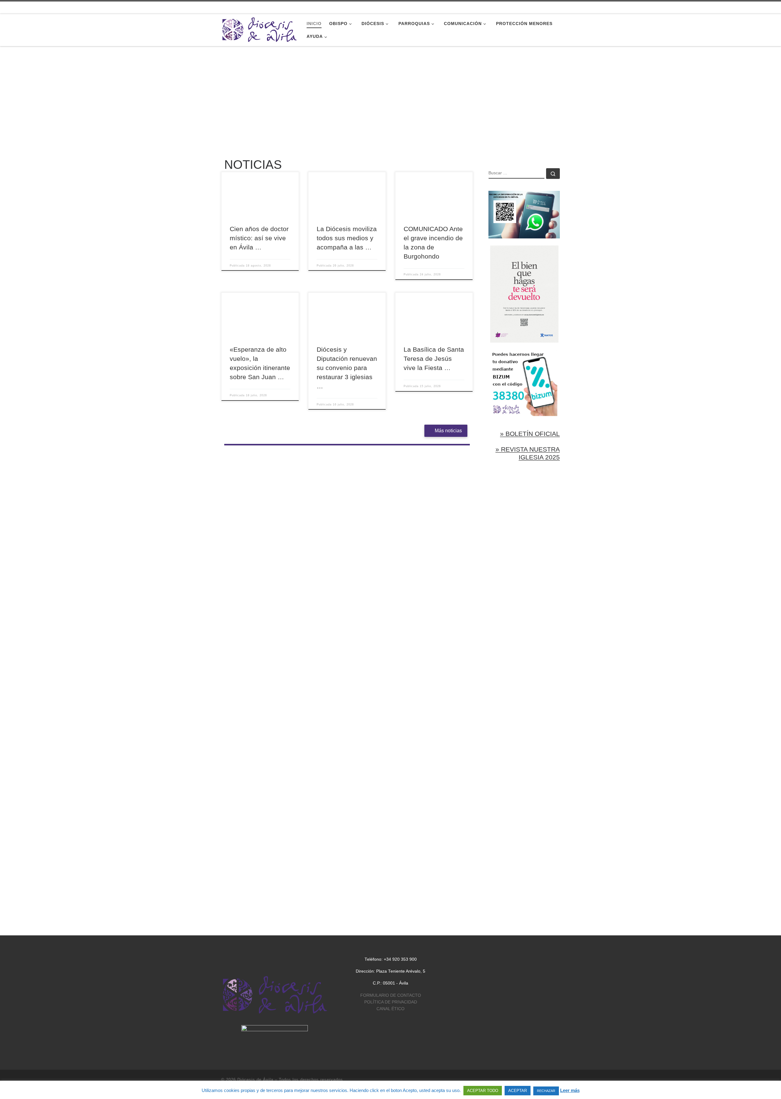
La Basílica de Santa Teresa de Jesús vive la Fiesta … (434, 359)
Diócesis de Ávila (255, 1079)
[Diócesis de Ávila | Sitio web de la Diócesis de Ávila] (259, 29)
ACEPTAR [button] (517, 1090)
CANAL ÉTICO (390, 1009)
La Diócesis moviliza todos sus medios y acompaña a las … (347, 238)
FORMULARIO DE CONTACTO (390, 995)
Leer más (570, 1090)
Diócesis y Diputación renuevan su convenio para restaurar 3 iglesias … (347, 368)
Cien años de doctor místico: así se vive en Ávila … (259, 238)
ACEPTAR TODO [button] (482, 1090)
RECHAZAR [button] (546, 1091)
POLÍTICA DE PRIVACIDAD (390, 1002)
